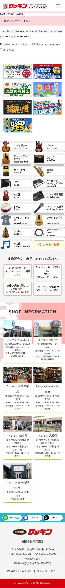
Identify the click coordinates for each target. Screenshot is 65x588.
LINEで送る (14, 518)
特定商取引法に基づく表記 (19, 571)
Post (55, 517)
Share (34, 517)
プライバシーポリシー (47, 571)
